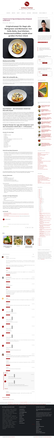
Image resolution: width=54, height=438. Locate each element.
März (40, 208)
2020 (39, 192)
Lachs (14, 417)
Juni (40, 205)
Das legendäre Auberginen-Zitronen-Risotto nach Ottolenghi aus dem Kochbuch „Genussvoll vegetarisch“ (46, 126)
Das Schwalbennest (40, 175)
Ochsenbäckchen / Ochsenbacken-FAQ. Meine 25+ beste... (44, 235)
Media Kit (37, 427)
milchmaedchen (8, 277)
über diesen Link (10, 402)
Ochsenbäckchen (10, 420)
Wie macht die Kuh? (40, 168)
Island (10, 414)
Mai (40, 206)
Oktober (40, 200)
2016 (39, 197)
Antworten (8, 301)
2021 (39, 191)
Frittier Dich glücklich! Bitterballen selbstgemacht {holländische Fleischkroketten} (46, 114)
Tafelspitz (4, 424)
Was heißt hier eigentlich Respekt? (42, 166)
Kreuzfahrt (8, 417)
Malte (7, 270)
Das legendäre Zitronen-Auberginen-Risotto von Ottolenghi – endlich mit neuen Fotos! (46, 110)
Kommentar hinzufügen (5, 397)
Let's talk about (40, 157)
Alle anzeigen (33, 424)
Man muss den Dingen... (41, 158)
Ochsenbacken (5, 420)
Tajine (7, 424)
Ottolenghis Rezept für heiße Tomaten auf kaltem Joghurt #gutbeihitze (45, 106)
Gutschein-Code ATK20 (23, 402)
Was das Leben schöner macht (42, 165)
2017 (39, 196)
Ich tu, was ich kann (22, 410)
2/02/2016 (33, 360)
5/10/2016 (33, 367)
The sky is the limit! (40, 163)
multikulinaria (8, 354)
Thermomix (10, 424)
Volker (7, 298)
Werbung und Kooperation (40, 426)
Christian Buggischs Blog (23, 412)
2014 (39, 239)
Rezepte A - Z (38, 430)
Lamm (16, 417)
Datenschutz (42, 259)
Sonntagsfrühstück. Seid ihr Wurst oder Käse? (44, 161)
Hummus (4, 414)
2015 (39, 238)
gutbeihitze (4, 428)
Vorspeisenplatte (21, 409)
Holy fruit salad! (21, 415)
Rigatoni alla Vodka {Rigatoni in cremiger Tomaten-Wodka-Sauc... (29, 247)
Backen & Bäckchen (39, 431)
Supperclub (37, 421)
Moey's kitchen (21, 413)
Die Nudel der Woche (13, 410)
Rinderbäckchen (14, 421)
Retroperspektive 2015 (42, 236)
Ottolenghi (9, 421)
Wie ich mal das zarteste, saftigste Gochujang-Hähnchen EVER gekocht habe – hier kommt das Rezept (46, 122)
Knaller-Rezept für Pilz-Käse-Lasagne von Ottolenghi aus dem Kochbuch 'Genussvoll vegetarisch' (46, 130)
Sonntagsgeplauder (40, 162)
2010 (39, 244)
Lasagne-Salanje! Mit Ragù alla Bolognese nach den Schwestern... (7, 247)
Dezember (41, 198)
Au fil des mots (21, 418)
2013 (39, 240)
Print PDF (6, 226)
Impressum (37, 422)
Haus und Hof (10, 413)
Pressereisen (38, 425)
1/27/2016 (33, 309)
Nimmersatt (21, 421)
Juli (40, 204)
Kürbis (11, 417)
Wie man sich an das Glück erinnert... (43, 169)
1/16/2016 (33, 256)
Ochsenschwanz (5, 421)
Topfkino (14, 424)
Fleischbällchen (5, 413)
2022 (39, 190)
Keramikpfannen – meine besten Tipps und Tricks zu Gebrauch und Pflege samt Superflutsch (46, 118)
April (40, 207)
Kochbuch (4, 417)
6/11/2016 (33, 391)
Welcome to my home (41, 167)
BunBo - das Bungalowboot (6, 410)
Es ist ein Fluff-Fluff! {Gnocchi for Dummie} (45, 224)
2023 (39, 189)
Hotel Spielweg (15, 413)
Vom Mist (39, 164)
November (41, 199)
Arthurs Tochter (8, 311)
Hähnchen (7, 414)
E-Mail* (40, 59)
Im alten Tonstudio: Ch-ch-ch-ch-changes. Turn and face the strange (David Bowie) (44, 179)
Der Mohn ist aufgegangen (41, 176)
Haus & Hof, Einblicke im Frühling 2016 (43, 177)
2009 (39, 245)
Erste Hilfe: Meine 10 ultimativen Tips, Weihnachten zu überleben (43, 154)
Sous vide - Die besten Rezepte (40, 432)
